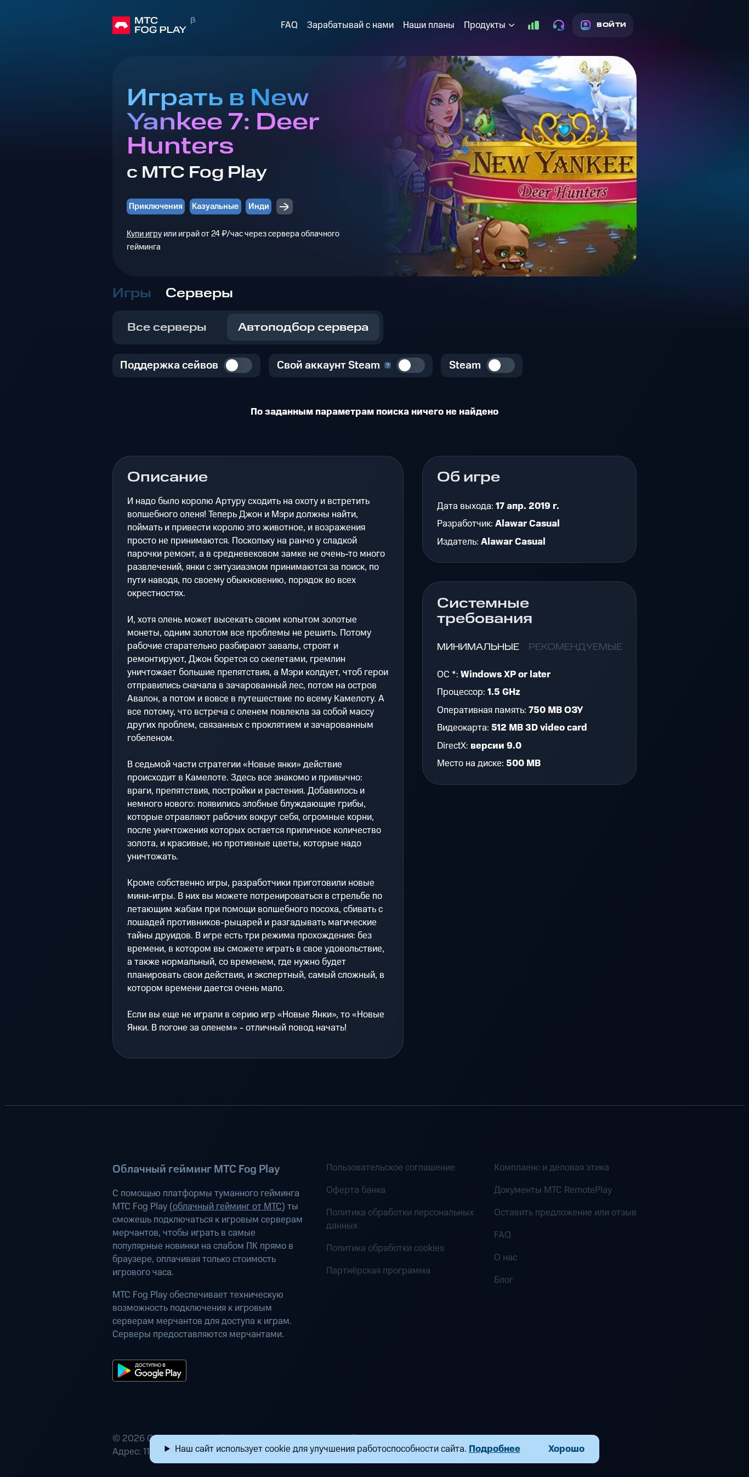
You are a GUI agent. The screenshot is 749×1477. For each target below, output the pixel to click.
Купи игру (144, 234)
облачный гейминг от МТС (227, 1206)
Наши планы (429, 25)
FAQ (289, 25)
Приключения (156, 206)
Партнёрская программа (378, 1270)
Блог (503, 1280)
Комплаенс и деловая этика (551, 1167)
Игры (131, 293)
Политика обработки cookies (385, 1248)
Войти (612, 25)
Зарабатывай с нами (350, 25)
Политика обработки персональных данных (400, 1219)
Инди (258, 206)
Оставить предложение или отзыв (565, 1212)
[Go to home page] (194, 25)
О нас (505, 1257)
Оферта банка (355, 1190)
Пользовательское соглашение (390, 1167)
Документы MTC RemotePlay (553, 1190)
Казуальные (215, 206)
